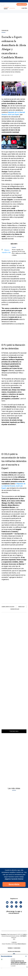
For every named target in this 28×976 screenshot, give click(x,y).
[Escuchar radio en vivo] (2, 8)
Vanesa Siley (21, 606)
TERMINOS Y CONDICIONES (14, 948)
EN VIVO (24, 8)
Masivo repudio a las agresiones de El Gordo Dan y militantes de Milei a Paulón (19, 252)
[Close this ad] (27, 967)
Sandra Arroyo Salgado (8, 606)
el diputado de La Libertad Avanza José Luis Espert (13, 486)
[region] (14, 24)
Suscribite (14, 884)
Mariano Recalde (14, 609)
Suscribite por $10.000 (21, 4)
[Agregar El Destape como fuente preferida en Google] (14, 78)
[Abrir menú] (2, 4)
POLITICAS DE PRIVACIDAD (14, 951)
